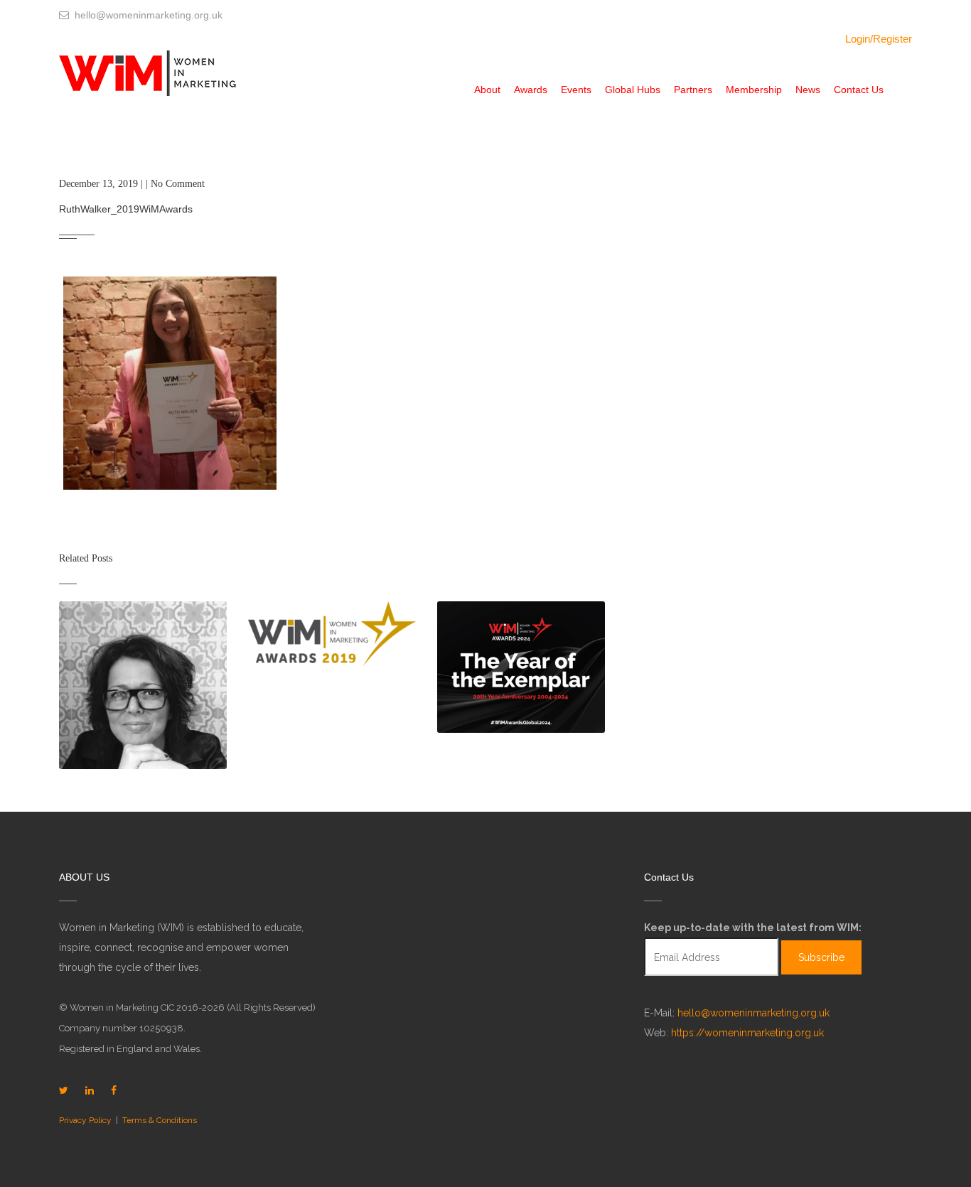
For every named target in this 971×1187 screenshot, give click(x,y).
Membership (754, 89)
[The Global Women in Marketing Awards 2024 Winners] (521, 667)
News (807, 89)
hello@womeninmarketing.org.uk (753, 1013)
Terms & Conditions (159, 1120)
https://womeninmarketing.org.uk (747, 1032)
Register (892, 39)
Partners (693, 89)
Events (576, 89)
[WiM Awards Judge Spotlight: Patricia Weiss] (143, 685)
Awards (530, 89)
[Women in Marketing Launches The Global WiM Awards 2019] (332, 634)
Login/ (859, 39)
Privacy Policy (85, 1120)
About (487, 89)
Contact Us (859, 89)
